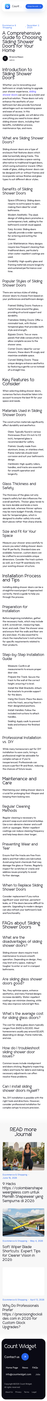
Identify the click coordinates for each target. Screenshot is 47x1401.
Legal (34, 1392)
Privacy (18, 1392)
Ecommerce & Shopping (9, 26)
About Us (9, 1392)
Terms (26, 1392)
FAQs (35, 1367)
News (25, 1367)
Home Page (12, 1367)
